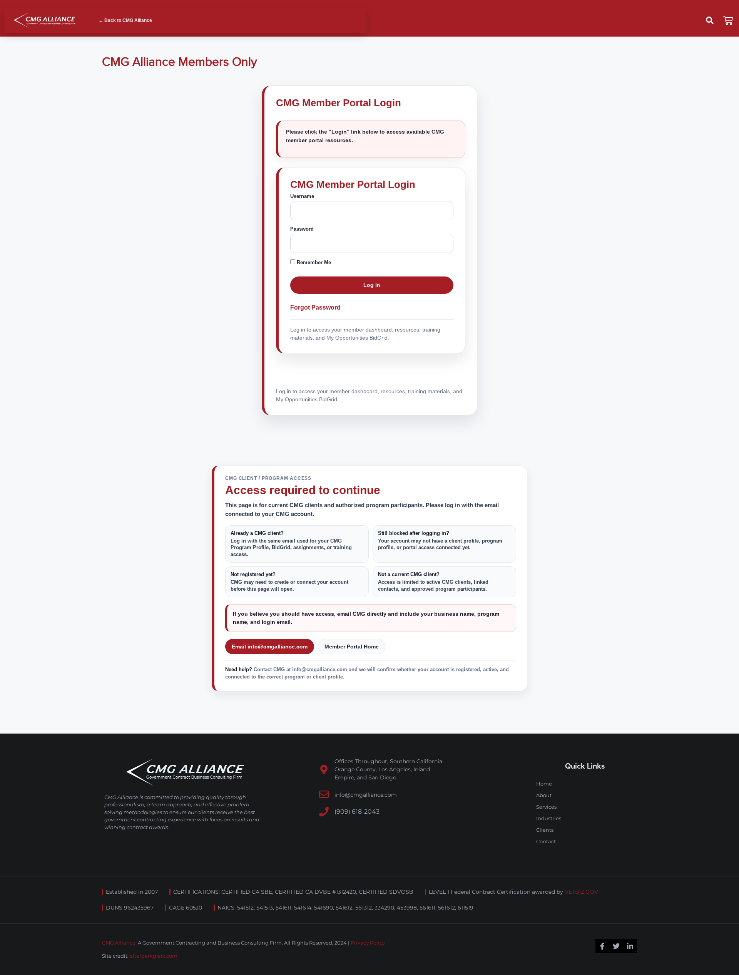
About (544, 795)
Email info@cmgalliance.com (270, 646)
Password (302, 228)
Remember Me (313, 262)
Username (302, 196)
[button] (710, 20)
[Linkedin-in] (630, 946)
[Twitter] (616, 946)
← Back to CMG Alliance (125, 20)
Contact (546, 841)
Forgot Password (315, 307)
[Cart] (728, 20)
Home (544, 784)
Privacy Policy (368, 943)
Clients (544, 830)
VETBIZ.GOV (581, 891)
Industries (548, 818)
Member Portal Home (351, 646)
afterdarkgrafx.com (153, 956)
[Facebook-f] (602, 946)
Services (546, 807)
